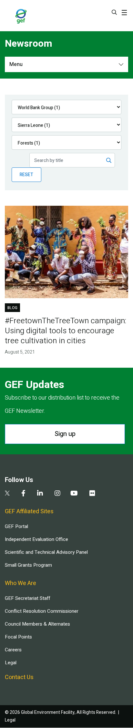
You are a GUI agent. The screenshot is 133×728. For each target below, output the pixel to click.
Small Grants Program (28, 565)
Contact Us (19, 677)
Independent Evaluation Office (36, 539)
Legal (10, 662)
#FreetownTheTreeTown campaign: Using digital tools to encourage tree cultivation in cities (65, 330)
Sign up (65, 434)
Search (114, 12)
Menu (16, 64)
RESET (26, 174)
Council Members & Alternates (37, 624)
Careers (13, 649)
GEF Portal (16, 526)
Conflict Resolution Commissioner (41, 611)
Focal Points (18, 636)
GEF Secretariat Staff (27, 598)
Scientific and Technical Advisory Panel (46, 552)
